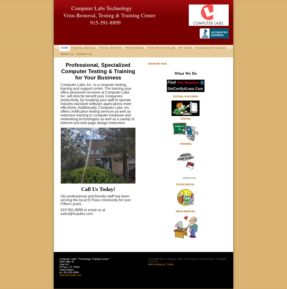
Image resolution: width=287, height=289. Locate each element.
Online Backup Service (210, 47)
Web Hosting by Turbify (161, 264)
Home (64, 47)
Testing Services (110, 47)
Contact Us (84, 54)
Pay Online (185, 47)
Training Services (83, 47)
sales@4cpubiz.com (70, 275)
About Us (67, 54)
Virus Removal (134, 47)
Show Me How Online (161, 47)
